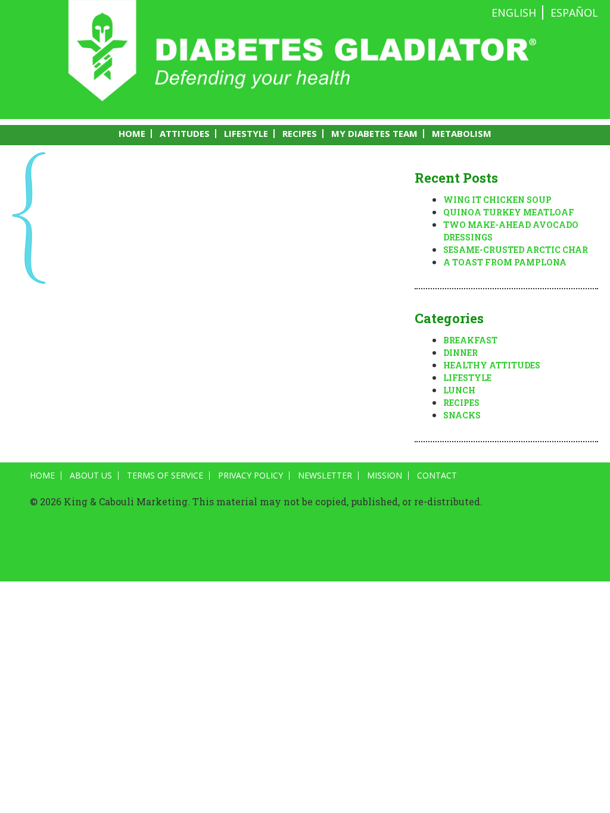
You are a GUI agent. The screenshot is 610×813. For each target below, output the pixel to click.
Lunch (459, 390)
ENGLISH (513, 12)
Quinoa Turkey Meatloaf (508, 212)
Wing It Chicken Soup (497, 199)
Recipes (299, 133)
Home (132, 133)
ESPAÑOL (574, 12)
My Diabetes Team (374, 133)
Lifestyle (246, 133)
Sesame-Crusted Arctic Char (515, 249)
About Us (91, 475)
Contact (437, 475)
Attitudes (185, 133)
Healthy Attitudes (491, 365)
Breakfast (470, 340)
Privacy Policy (250, 475)
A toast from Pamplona (505, 262)
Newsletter (325, 475)
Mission (384, 475)
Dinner (460, 352)
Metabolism (461, 133)
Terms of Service (165, 475)
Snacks (462, 415)
